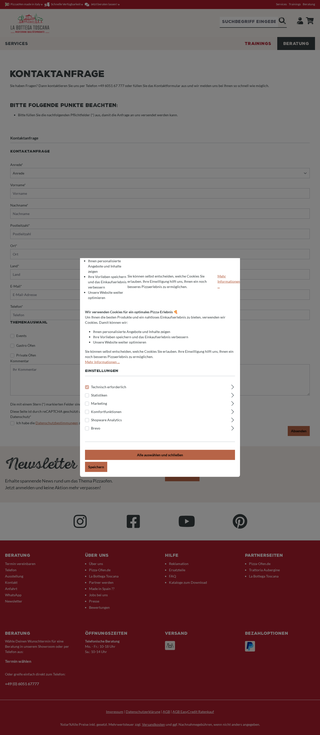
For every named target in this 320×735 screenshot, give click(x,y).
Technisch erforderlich (108, 387)
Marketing (99, 403)
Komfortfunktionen (106, 412)
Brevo (95, 428)
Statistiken (99, 395)
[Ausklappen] (232, 386)
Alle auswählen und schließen (160, 455)
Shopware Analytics (106, 420)
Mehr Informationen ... (229, 281)
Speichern (96, 467)
